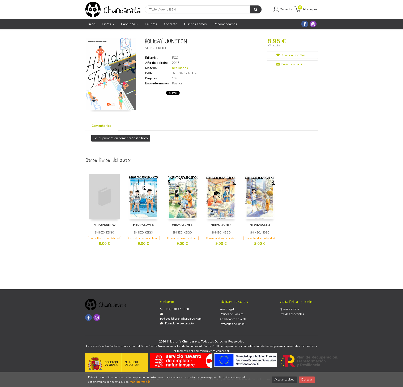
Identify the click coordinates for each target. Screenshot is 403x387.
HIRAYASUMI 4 (221, 225)
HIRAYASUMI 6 (143, 225)
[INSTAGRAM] (313, 24)
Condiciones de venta (233, 319)
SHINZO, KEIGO (156, 48)
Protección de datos (232, 324)
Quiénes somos (289, 309)
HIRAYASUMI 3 (260, 225)
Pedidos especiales (292, 314)
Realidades (180, 68)
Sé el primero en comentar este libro (121, 138)
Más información (140, 382)
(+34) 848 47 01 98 (177, 309)
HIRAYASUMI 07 (104, 225)
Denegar (306, 380)
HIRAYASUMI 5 (182, 225)
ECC (175, 58)
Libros (107, 24)
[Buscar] (256, 9)
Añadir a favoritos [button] (293, 55)
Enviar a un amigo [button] (293, 64)
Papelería (128, 24)
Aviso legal (227, 309)
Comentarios (101, 126)
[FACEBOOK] (304, 24)
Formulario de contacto (179, 323)
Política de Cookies (231, 314)
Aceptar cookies (284, 380)
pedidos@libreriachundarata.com (181, 319)
